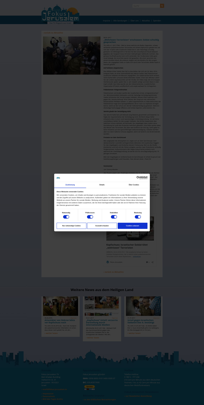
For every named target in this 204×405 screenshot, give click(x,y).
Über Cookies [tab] (134, 185)
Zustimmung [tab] (70, 185)
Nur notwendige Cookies (71, 226)
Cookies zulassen (132, 226)
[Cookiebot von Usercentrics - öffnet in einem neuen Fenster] (138, 177)
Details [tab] (102, 185)
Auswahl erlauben (102, 226)
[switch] (90, 217)
